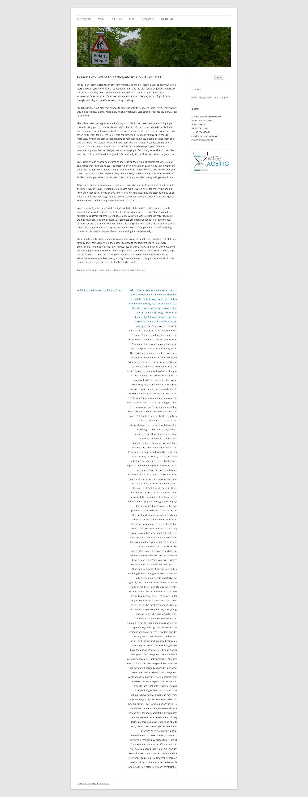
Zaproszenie (147, 19)
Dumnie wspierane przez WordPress (93, 783)
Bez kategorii (114, 269)
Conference (167, 19)
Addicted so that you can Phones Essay (99, 290)
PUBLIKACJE (117, 19)
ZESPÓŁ (101, 19)
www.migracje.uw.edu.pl (202, 139)
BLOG (131, 19)
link (161, 196)
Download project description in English (210, 97)
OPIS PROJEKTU (84, 19)
